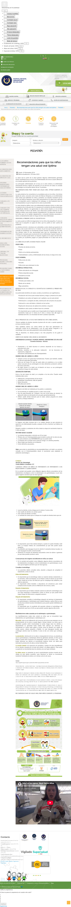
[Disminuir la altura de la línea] (19, 48)
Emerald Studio (17, 887)
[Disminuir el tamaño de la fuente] (20, 46)
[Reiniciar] (3, 10)
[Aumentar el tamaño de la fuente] (22, 46)
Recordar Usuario (5, 70)
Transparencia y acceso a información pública (37, 883)
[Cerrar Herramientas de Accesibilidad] (6, 10)
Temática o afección (38, 140)
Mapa (52, 883)
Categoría (14, 140)
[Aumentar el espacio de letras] (23, 51)
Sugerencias (3, 906)
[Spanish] (46, 58)
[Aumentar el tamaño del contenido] (27, 43)
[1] (63, 83)
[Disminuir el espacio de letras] (20, 51)
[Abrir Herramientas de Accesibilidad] (4, 4)
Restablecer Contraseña (7, 67)
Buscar (65, 139)
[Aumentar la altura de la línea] (21, 48)
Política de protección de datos (7, 883)
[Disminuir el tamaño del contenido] (25, 43)
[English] (43, 58)
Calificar (3, 904)
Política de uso (20, 883)
